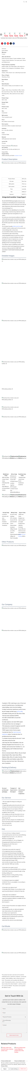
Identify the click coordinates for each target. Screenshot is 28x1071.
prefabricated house (17, 226)
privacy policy (4, 1065)
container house (18, 155)
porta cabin (20, 711)
